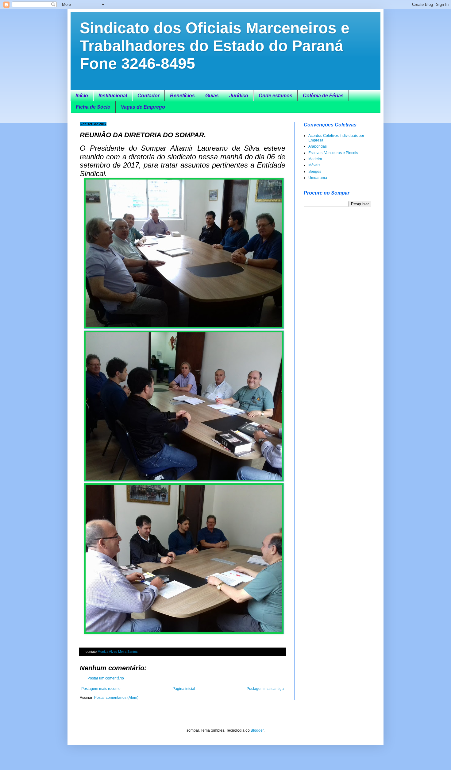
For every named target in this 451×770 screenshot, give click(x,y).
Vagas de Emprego (143, 107)
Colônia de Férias (323, 95)
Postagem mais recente (101, 689)
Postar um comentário (105, 678)
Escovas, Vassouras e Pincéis (333, 153)
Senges (314, 171)
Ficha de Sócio (93, 107)
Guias (212, 95)
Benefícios (182, 95)
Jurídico (238, 95)
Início (81, 95)
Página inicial (183, 689)
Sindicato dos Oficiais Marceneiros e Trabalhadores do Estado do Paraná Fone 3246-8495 (214, 45)
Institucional (112, 95)
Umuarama (317, 178)
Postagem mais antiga (265, 689)
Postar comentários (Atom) (116, 697)
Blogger (257, 730)
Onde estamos (275, 95)
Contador (148, 95)
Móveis (314, 165)
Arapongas (317, 146)
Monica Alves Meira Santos (118, 651)
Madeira (315, 159)
